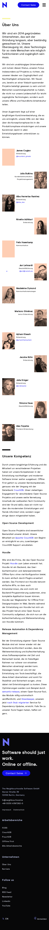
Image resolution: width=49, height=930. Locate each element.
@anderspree (21, 386)
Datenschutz (18, 810)
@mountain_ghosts (23, 156)
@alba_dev (20, 202)
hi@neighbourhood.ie (12, 800)
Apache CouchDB (24, 537)
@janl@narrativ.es (26, 271)
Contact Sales (28, 4)
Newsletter (7, 896)
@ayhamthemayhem (24, 340)
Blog (4, 887)
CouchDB (19, 490)
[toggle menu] (44, 5)
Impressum (6, 810)
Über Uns (6, 864)
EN (6, 918)
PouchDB (6, 836)
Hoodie (14, 563)
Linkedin (6, 901)
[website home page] (5, 5)
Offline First (8, 841)
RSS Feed (6, 892)
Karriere (6, 868)
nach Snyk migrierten (18, 702)
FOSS (4, 827)
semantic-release (10, 691)
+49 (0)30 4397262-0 (12, 803)
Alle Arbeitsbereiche (12, 845)
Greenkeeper (27, 698)
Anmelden (42, 918)
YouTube (6, 905)
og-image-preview (9, 928)
